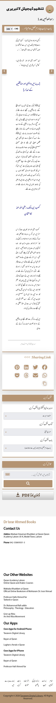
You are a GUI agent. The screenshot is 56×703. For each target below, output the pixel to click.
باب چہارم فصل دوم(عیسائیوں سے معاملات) (25, 29)
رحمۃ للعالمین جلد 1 (45, 19)
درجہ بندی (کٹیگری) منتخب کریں (40, 408)
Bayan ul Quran (10, 639)
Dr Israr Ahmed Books (20, 522)
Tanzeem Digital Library (14, 633)
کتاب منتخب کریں (45, 424)
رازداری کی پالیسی (35, 683)
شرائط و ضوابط (26, 683)
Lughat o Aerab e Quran (14, 645)
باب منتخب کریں (46, 440)
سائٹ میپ (44, 683)
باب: (49, 29)
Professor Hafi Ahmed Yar (15, 667)
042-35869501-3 (17, 543)
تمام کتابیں (50, 683)
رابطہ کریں (18, 683)
